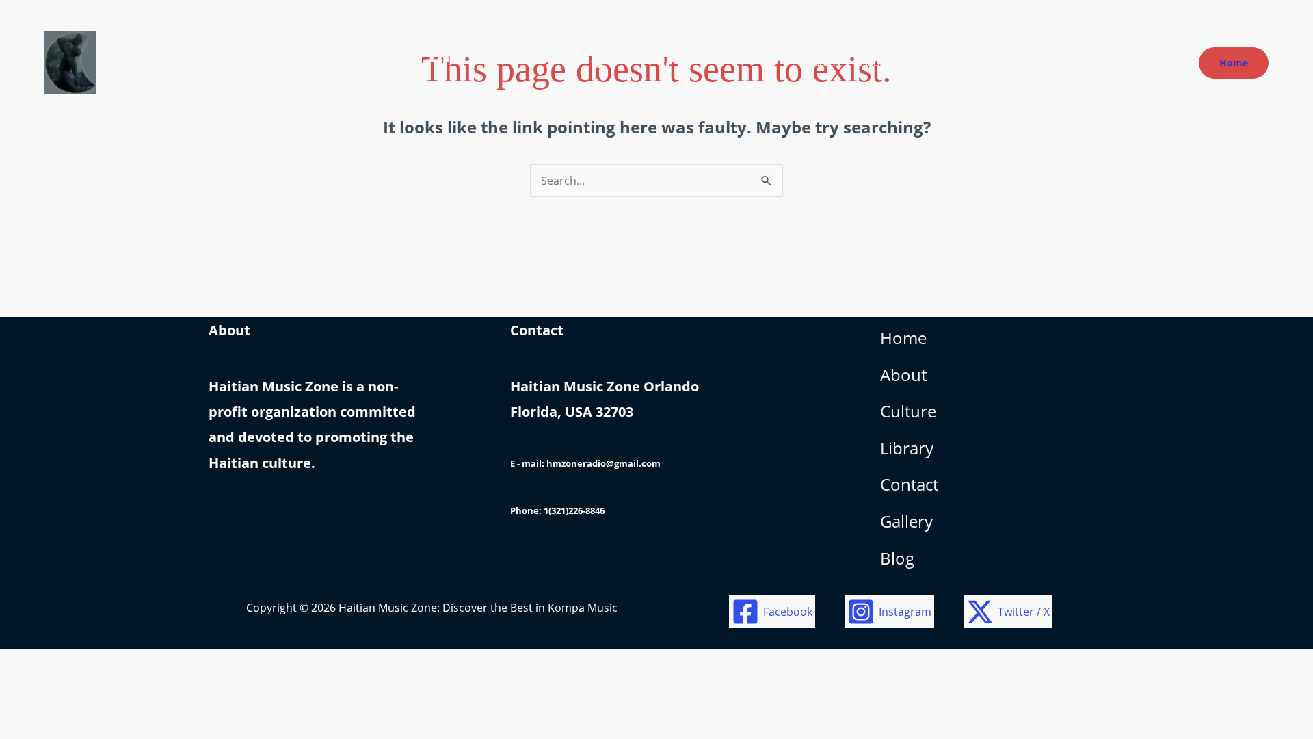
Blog (897, 558)
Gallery (906, 521)
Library (906, 448)
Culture (908, 411)
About (903, 374)
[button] (1234, 63)
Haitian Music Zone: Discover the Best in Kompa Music (400, 54)
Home (903, 337)
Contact (909, 484)
